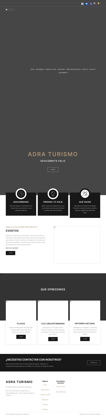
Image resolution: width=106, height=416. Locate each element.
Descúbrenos (45, 389)
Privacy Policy (60, 386)
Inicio (45, 384)
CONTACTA (93, 362)
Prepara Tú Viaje (45, 394)
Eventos (45, 404)
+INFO (53, 169)
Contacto (45, 409)
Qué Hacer (45, 399)
